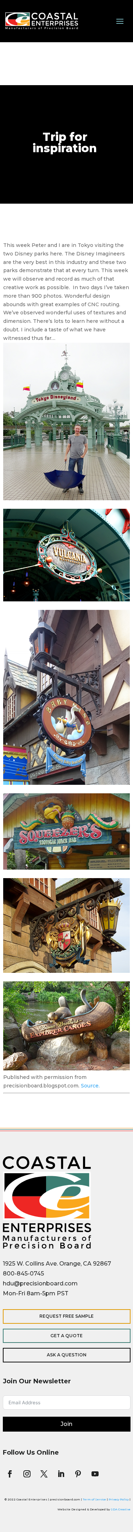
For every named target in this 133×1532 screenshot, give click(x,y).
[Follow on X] (44, 1474)
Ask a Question (67, 1354)
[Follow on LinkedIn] (61, 1474)
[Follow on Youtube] (95, 1474)
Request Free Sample (66, 1316)
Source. (90, 1085)
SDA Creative (121, 1509)
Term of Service (94, 1499)
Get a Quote (66, 1335)
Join (66, 1424)
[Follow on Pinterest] (78, 1474)
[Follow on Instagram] (27, 1474)
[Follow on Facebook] (10, 1474)
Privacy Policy (119, 1499)
